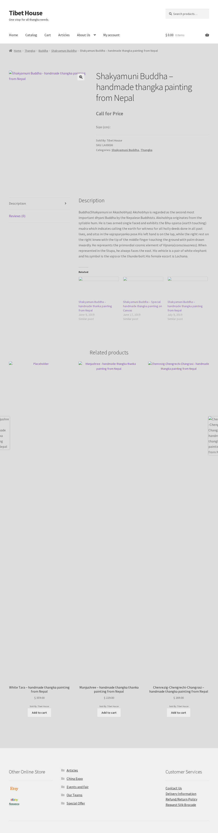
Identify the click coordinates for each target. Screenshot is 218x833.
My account (111, 35)
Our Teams (74, 795)
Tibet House (25, 13)
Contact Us (174, 788)
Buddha (43, 51)
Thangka (30, 51)
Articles (64, 35)
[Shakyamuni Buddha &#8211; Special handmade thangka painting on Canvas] (143, 288)
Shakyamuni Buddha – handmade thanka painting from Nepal (95, 306)
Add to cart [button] (39, 713)
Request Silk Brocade (181, 805)
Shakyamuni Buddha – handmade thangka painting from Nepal (185, 306)
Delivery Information (181, 794)
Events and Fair (78, 787)
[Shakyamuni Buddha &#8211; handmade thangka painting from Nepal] (188, 288)
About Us (83, 35)
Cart (47, 35)
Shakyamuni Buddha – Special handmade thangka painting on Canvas (142, 306)
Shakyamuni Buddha (64, 51)
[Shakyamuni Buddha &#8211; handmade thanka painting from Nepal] (99, 288)
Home (13, 35)
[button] (80, 77)
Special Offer (76, 803)
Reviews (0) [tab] (17, 216)
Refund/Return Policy (181, 799)
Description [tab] (17, 203)
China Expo (75, 778)
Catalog (31, 35)
